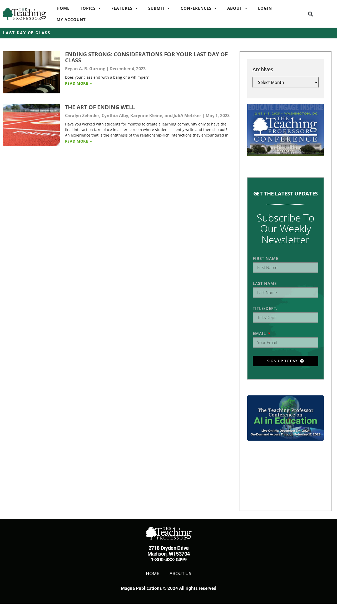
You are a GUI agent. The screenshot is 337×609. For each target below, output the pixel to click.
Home (63, 8)
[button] (310, 13)
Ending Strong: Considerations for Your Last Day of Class (146, 57)
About (234, 8)
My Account (71, 19)
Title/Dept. (265, 308)
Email (260, 333)
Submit (156, 8)
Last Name (265, 283)
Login (265, 8)
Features (121, 8)
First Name (265, 258)
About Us (180, 573)
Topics (88, 8)
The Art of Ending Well (100, 107)
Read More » (78, 83)
